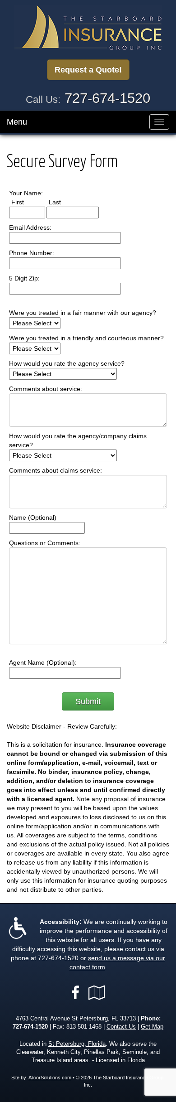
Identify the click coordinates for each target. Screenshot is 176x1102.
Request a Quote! (88, 69)
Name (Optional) (32, 517)
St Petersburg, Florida (77, 1044)
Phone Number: (31, 252)
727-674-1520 (107, 98)
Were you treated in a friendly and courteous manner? (86, 338)
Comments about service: (45, 388)
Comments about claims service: (55, 470)
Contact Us (121, 1027)
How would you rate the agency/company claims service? (78, 440)
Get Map (152, 1027)
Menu (17, 121)
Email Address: (30, 227)
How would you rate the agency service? (67, 363)
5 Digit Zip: (24, 278)
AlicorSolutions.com (49, 1077)
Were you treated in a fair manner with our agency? (82, 312)
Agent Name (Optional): (43, 662)
